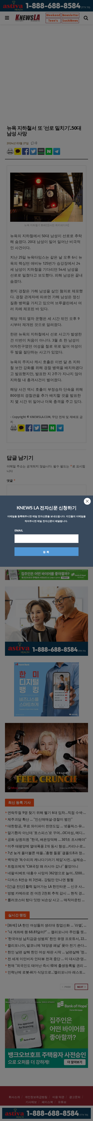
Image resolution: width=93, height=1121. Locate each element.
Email (18, 530)
